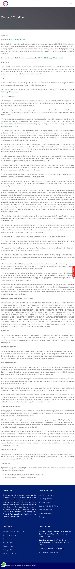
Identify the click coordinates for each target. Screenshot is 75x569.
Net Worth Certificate (46, 495)
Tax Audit (42, 517)
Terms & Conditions (9, 553)
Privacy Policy (8, 550)
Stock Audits (7, 539)
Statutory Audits (8, 546)
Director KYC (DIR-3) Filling (48, 506)
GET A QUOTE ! (74, 271)
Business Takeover (45, 510)
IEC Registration (44, 502)
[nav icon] (71, 3)
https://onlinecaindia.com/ (17, 39)
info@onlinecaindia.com (50, 552)
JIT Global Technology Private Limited (50, 58)
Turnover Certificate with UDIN (13, 531)
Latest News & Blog (45, 513)
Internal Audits (8, 542)
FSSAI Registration (45, 499)
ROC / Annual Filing (9, 535)
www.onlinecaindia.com (8, 124)
